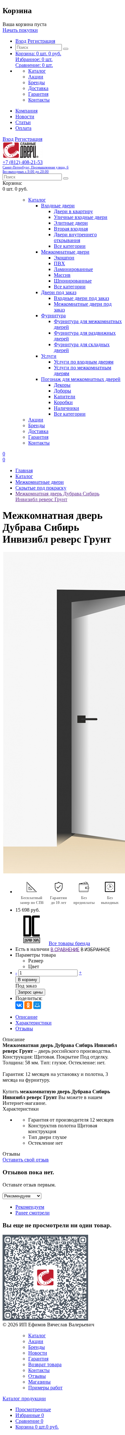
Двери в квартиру (73, 211)
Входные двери (58, 205)
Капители (64, 396)
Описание (26, 1017)
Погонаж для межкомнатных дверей (81, 379)
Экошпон (64, 257)
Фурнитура (53, 315)
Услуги (48, 356)
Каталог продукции (24, 1398)
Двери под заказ (58, 292)
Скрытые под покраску (40, 488)
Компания (26, 110)
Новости (24, 116)
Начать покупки (20, 30)
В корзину (27, 979)
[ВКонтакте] (19, 1005)
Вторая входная (71, 228)
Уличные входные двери (80, 217)
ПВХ (59, 263)
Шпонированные (73, 281)
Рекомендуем (29, 1207)
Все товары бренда (69, 943)
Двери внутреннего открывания (75, 237)
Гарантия (38, 94)
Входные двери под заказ (81, 298)
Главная (24, 470)
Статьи (23, 122)
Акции (35, 76)
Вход (20, 41)
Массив (62, 275)
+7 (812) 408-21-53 (36, 166)
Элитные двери (71, 223)
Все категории (70, 246)
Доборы (62, 390)
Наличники (66, 408)
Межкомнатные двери (65, 252)
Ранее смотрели (32, 1212)
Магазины (39, 1382)
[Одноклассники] (28, 1005)
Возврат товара (45, 1364)
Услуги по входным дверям (83, 362)
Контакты (39, 100)
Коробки (63, 402)
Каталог (37, 71)
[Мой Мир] (37, 1005)
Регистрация (41, 41)
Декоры (62, 385)
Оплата (23, 128)
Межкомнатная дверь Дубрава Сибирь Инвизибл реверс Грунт (57, 496)
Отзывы (24, 1028)
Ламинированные (73, 269)
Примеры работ (45, 1387)
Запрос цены (30, 992)
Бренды (36, 82)
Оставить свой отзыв (26, 1159)
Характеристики (33, 1022)
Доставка (38, 88)
